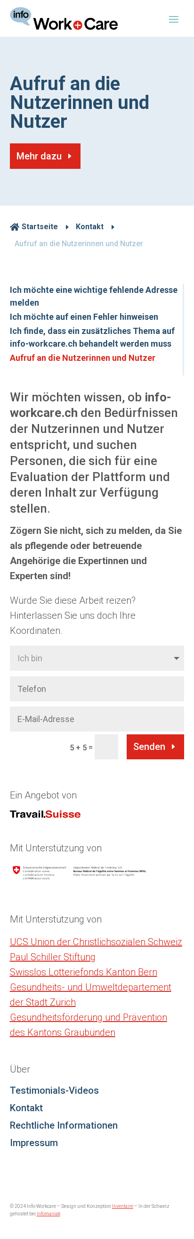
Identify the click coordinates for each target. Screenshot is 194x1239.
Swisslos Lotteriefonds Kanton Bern (83, 972)
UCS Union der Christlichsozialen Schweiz (96, 942)
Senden (149, 746)
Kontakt (26, 1108)
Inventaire (122, 1206)
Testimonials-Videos (54, 1090)
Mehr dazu (39, 156)
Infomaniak (48, 1213)
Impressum (34, 1142)
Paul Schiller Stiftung (53, 957)
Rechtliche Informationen (64, 1125)
